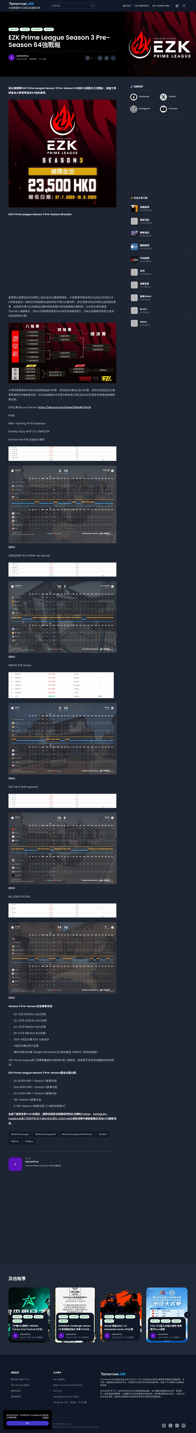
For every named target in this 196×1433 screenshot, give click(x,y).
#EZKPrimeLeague (20, 1134)
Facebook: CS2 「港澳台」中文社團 (70, 1402)
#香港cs (29, 1141)
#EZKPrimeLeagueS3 (45, 1134)
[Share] (106, 58)
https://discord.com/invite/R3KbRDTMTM (64, 407)
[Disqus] (62, 1212)
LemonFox (23, 56)
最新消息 (13, 29)
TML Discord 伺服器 (20, 1385)
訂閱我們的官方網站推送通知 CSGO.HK (47, 1118)
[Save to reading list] (100, 58)
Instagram (100, 1114)
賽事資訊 (38, 1316)
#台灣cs (103, 1134)
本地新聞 (24, 29)
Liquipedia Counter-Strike (66, 1396)
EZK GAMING (59, 1379)
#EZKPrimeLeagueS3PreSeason (77, 1134)
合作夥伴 (57, 1372)
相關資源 (15, 1372)
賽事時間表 (16, 1390)
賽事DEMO (37, 29)
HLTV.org (57, 1390)
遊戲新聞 (48, 29)
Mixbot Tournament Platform (68, 1385)
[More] (113, 58)
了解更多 (45, 1417)
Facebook (14, 1118)
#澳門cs (15, 1141)
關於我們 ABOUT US (20, 1379)
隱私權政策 (16, 1396)
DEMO (11, 547)
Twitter (86, 1114)
